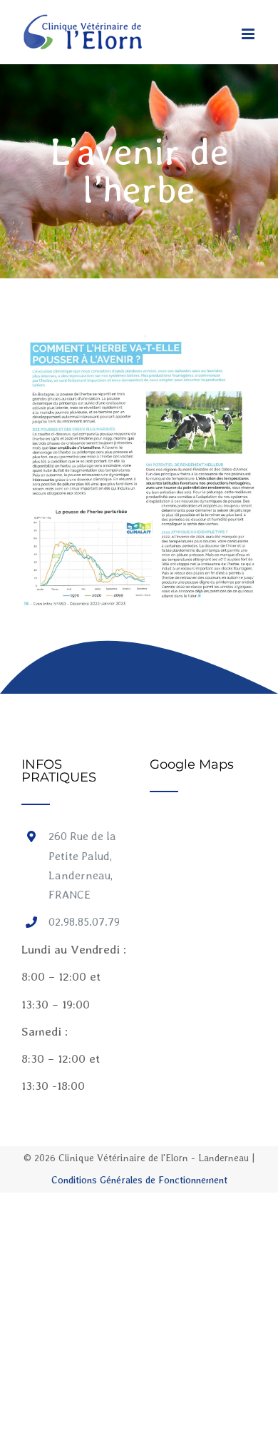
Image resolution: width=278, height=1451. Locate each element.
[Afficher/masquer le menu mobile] (249, 33)
